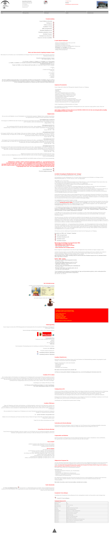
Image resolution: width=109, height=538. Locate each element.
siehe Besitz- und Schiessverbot (62, 264)
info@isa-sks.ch (25, 7)
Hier (56, 369)
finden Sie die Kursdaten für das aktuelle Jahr (66, 369)
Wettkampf (46, 12)
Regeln (66, 12)
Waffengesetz (49, 23)
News (2, 12)
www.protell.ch (67, 228)
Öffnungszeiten (25, 12)
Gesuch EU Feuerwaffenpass (63, 498)
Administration (90, 12)
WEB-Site (52, 343)
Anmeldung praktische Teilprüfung (46, 352)
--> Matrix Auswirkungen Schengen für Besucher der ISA (55, 536)
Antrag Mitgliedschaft (47, 169)
